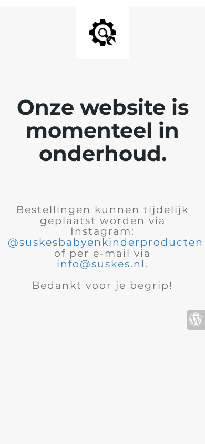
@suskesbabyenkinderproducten (105, 242)
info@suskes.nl (101, 264)
